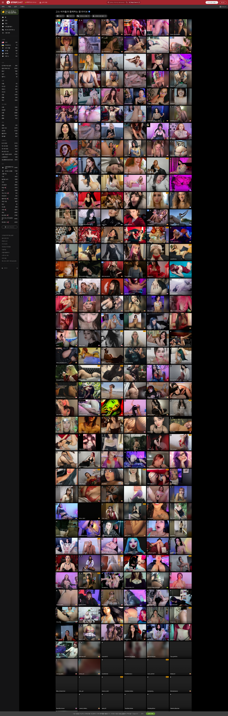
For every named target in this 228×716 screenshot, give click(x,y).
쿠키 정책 (121, 713)
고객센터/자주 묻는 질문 (7, 235)
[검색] (126, 2)
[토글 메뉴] (3, 2)
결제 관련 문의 (5, 238)
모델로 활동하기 (6, 252)
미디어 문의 (4, 244)
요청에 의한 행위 (99, 16)
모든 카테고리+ (10, 227)
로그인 (223, 2)
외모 (60, 16)
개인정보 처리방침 (6, 246)
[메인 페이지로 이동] (15, 2)
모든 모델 (4, 258)
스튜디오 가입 (5, 255)
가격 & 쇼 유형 (83, 16)
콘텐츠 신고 (4, 241)
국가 (70, 16)
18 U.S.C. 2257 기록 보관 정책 (9, 261)
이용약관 (4, 249)
